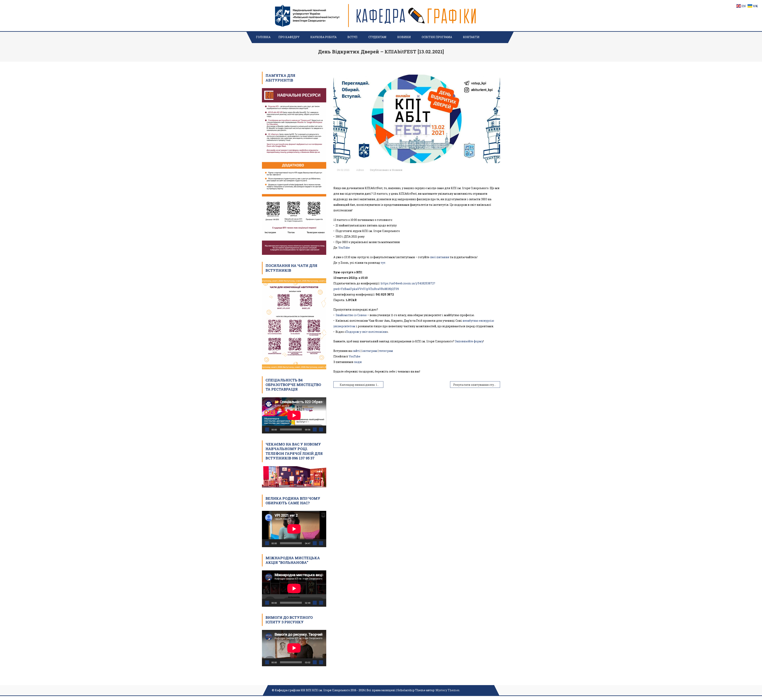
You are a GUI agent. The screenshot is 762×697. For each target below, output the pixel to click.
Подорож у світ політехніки (366, 332)
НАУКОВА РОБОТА (323, 37)
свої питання (439, 257)
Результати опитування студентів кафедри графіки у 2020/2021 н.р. (476, 385)
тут (383, 263)
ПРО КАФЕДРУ (288, 37)
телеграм (386, 351)
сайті (356, 351)
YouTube (344, 247)
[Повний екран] (321, 429)
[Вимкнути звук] (315, 429)
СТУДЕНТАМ (377, 37)
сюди (358, 362)
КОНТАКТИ (471, 37)
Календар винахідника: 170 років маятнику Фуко (361, 385)
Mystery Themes (447, 690)
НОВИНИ (404, 37)
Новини (397, 170)
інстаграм (369, 351)
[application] (294, 415)
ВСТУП (352, 37)
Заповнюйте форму (469, 341)
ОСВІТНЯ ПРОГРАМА (437, 37)
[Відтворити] (267, 429)
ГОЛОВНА (263, 37)
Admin (360, 170)
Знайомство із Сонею (351, 315)
